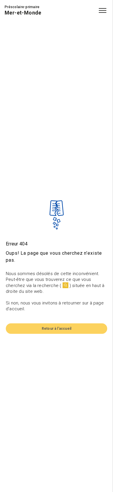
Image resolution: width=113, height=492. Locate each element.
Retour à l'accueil (56, 329)
